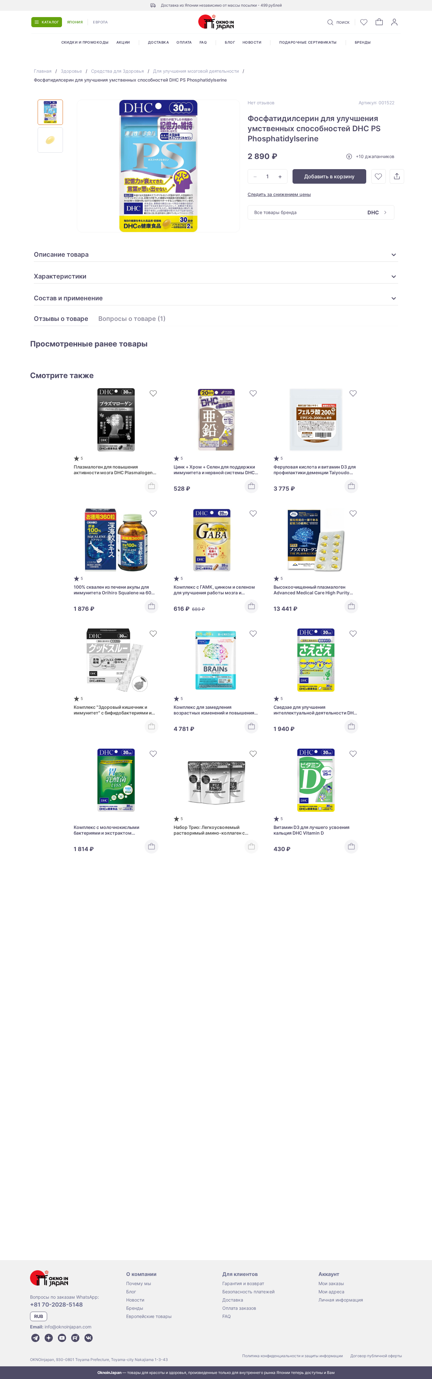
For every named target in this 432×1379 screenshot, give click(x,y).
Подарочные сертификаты (308, 42)
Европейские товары (149, 1316)
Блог (230, 42)
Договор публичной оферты (376, 1355)
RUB (38, 1316)
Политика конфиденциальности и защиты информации (292, 1355)
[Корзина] (379, 22)
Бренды (363, 42)
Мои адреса (331, 1291)
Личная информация (340, 1299)
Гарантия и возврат (243, 1283)
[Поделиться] (397, 176)
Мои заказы (331, 1283)
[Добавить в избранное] (378, 176)
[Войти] (394, 22)
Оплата (184, 42)
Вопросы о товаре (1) (132, 319)
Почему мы (138, 1283)
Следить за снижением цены (279, 194)
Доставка (158, 42)
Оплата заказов (239, 1308)
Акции (123, 42)
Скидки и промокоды (85, 42)
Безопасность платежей (248, 1291)
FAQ (203, 42)
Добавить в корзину (329, 176)
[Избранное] (364, 22)
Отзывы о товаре (61, 319)
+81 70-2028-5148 (56, 1304)
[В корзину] (151, 486)
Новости (252, 42)
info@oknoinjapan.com (68, 1326)
